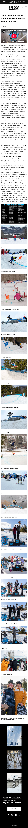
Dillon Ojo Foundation (14, 71)
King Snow (15, 825)
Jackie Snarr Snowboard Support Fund (12, 75)
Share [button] (4, 26)
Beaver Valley (23, 49)
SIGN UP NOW (14, 808)
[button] (2, 7)
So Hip (6, 57)
